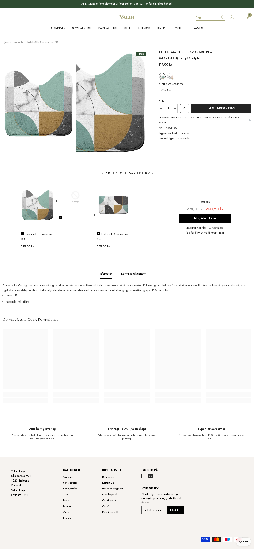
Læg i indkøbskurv (221, 108)
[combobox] (207, 17)
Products (18, 42)
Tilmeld (175, 510)
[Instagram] (150, 476)
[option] (38, 216)
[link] (25, 394)
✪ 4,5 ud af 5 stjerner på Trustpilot (180, 58)
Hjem (6, 42)
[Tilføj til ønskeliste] (184, 108)
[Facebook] (141, 476)
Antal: (162, 101)
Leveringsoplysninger (133, 274)
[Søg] (210, 17)
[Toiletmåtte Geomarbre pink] (170, 76)
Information (106, 274)
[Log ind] (232, 18)
